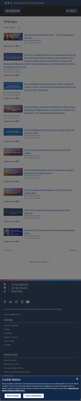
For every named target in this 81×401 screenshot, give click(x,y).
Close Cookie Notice (33, 395)
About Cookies (13, 395)
